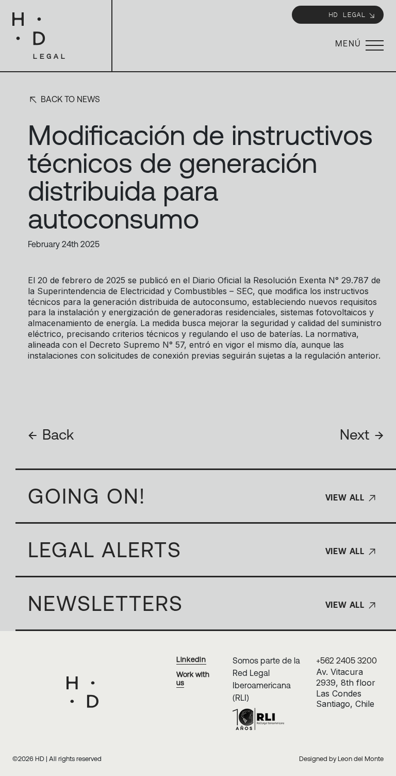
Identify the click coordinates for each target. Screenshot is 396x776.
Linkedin (191, 659)
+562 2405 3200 (346, 660)
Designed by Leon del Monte (341, 759)
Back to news (69, 99)
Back (51, 434)
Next (362, 434)
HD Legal (347, 14)
